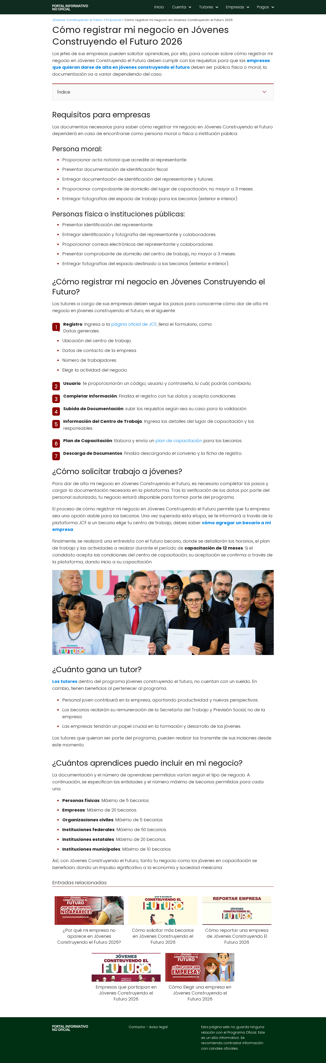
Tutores (206, 7)
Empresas (235, 7)
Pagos (263, 7)
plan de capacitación (178, 441)
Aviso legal (158, 1027)
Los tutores (64, 681)
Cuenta (179, 7)
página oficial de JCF (134, 324)
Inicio (159, 7)
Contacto (137, 1027)
